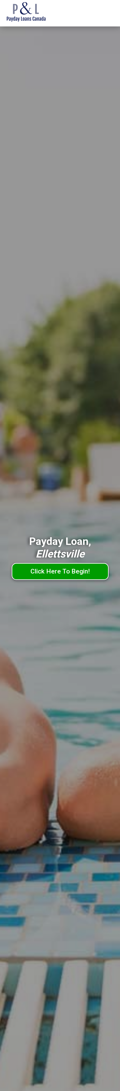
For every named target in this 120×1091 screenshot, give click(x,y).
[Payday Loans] (35, 13)
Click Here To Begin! (60, 571)
